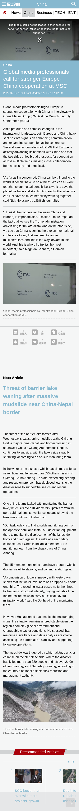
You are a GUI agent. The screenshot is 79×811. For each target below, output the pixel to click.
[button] (67, 761)
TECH (60, 13)
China (29, 13)
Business (44, 13)
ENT (72, 13)
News (16, 13)
